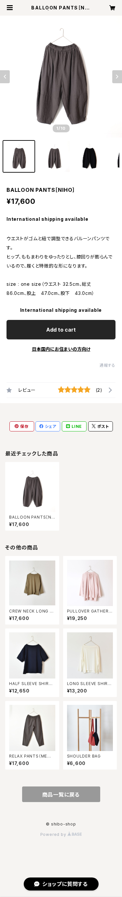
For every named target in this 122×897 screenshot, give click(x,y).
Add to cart (61, 329)
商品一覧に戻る (61, 794)
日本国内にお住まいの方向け (61, 349)
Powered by (54, 834)
